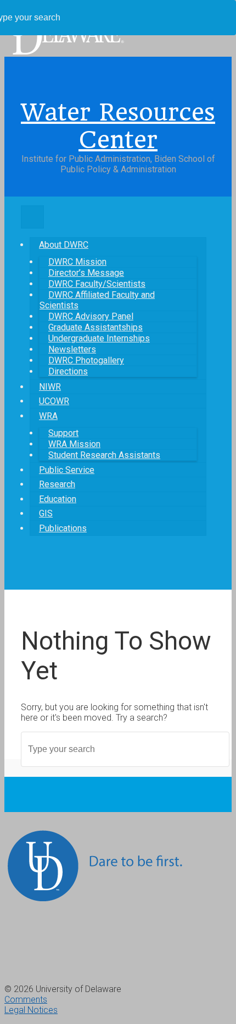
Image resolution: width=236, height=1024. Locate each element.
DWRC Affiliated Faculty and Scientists (97, 300)
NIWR (50, 387)
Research (57, 484)
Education (57, 499)
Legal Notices (31, 1010)
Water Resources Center (118, 126)
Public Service (66, 470)
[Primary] (32, 216)
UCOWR (54, 401)
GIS (46, 513)
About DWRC (63, 244)
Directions (68, 371)
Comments (25, 999)
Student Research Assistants (104, 455)
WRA (48, 416)
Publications (63, 528)
